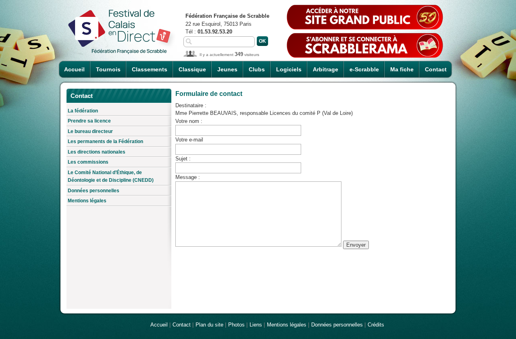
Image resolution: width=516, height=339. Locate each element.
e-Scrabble (364, 69)
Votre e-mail (189, 140)
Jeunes (227, 69)
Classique (192, 69)
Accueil (74, 69)
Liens (256, 325)
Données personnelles (93, 190)
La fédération (83, 111)
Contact (436, 69)
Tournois (108, 69)
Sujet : (183, 159)
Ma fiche (402, 69)
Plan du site (209, 325)
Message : (187, 177)
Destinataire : (190, 105)
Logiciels (289, 69)
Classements (149, 69)
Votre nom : (188, 121)
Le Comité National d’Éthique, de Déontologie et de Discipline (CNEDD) (111, 176)
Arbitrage (325, 69)
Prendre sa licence (89, 121)
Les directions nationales (96, 152)
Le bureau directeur (90, 131)
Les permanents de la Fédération (105, 141)
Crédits (376, 325)
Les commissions (88, 162)
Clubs (257, 69)
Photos (236, 325)
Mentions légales (87, 201)
